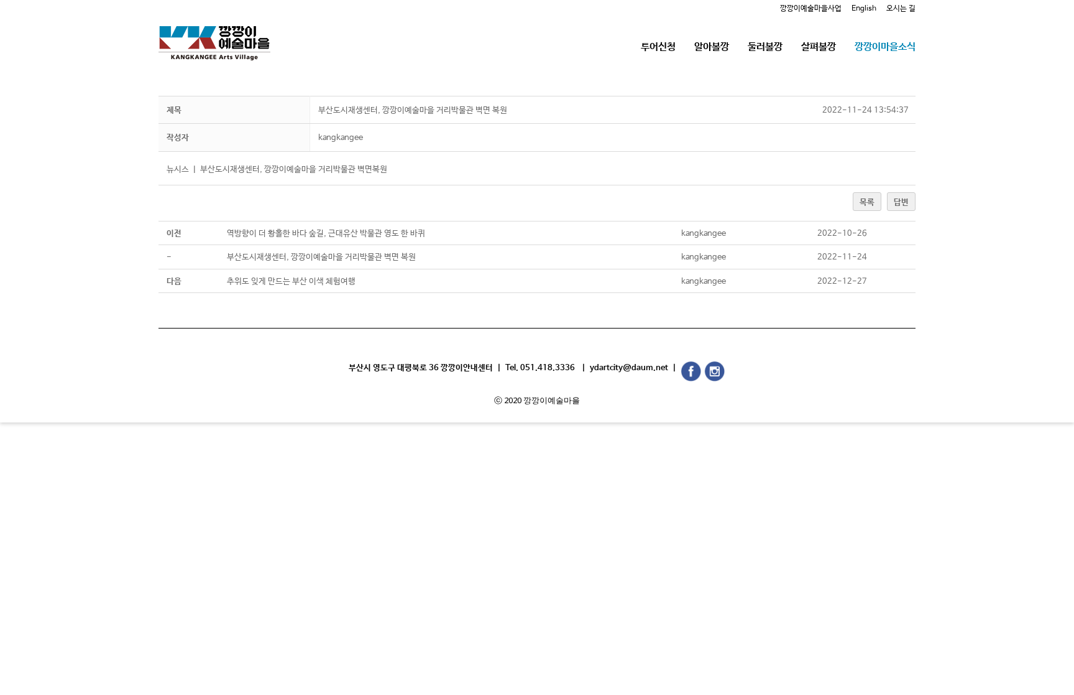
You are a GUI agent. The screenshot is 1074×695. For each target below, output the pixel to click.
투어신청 (658, 47)
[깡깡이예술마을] (214, 34)
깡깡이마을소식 (885, 47)
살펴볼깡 (818, 47)
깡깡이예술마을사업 (811, 8)
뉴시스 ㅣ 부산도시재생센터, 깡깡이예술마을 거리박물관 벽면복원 (277, 169)
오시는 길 (901, 8)
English (863, 8)
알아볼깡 (711, 47)
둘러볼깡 (765, 47)
